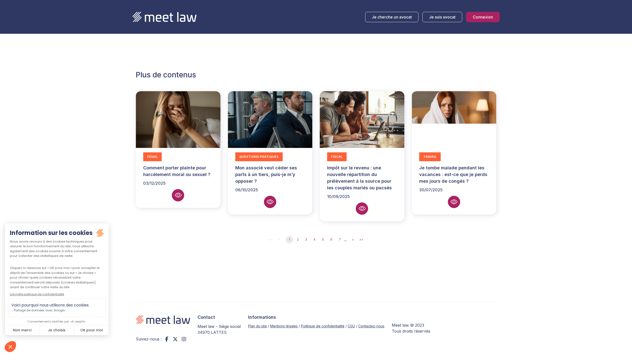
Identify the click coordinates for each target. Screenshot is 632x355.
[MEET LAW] (164, 16)
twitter (175, 339)
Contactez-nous (371, 326)
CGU (351, 326)
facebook (166, 339)
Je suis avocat (442, 17)
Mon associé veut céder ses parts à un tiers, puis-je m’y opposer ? (266, 174)
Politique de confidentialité (322, 326)
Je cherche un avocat (392, 17)
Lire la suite (178, 195)
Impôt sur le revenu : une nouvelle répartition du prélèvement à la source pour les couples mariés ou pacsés (359, 177)
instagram (184, 339)
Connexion (483, 17)
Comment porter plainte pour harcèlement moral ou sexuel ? (176, 171)
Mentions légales (284, 326)
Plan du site (257, 326)
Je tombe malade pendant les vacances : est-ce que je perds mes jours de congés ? (453, 174)
